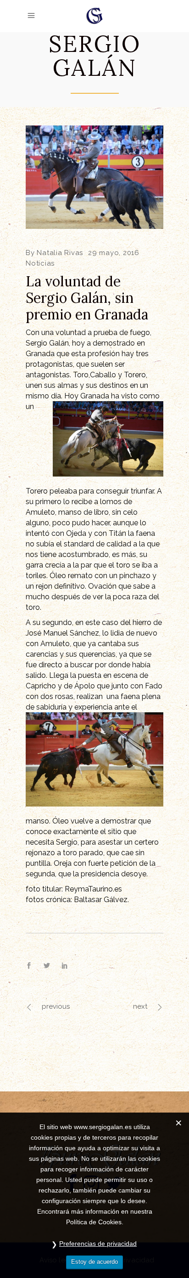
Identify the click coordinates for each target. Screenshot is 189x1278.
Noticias (40, 263)
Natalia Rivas (60, 253)
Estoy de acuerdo (94, 1261)
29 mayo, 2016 (113, 253)
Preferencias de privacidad (98, 1243)
